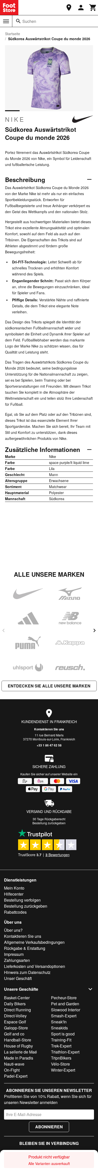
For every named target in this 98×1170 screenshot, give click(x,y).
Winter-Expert (63, 1070)
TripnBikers (61, 1058)
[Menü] (6, 21)
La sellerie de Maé (20, 1052)
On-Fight (12, 1070)
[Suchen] (18, 21)
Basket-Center (17, 998)
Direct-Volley (15, 1016)
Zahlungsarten (17, 960)
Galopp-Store (16, 1028)
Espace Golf (15, 1022)
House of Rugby (18, 1046)
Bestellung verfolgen (22, 900)
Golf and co (14, 1034)
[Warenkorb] (93, 8)
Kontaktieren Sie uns (49, 729)
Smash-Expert (63, 1016)
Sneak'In (59, 1022)
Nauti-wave (14, 1064)
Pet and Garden (65, 1004)
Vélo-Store (60, 1064)
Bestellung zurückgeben (49, 823)
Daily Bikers (15, 1004)
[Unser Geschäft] (69, 8)
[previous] (3, 630)
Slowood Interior (65, 1010)
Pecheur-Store (64, 998)
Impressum (14, 954)
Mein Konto (14, 888)
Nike (15, 119)
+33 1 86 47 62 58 (49, 745)
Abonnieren (49, 1127)
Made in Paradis (18, 1058)
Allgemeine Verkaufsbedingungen (34, 942)
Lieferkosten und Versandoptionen (34, 966)
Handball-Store (17, 1040)
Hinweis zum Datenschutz (27, 972)
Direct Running (17, 1010)
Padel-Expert (15, 1076)
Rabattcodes (15, 912)
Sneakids (59, 1028)
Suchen (29, 21)
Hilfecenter (13, 894)
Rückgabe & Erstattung (24, 948)
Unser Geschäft (18, 978)
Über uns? (13, 930)
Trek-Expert (61, 1046)
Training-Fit (61, 1040)
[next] (94, 630)
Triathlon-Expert (65, 1052)
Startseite (12, 33)
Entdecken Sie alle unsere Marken (49, 686)
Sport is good (63, 1034)
